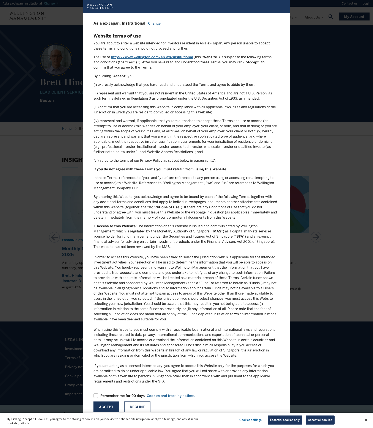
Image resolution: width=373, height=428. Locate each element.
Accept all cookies (320, 420)
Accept (106, 407)
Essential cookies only (285, 420)
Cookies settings (250, 420)
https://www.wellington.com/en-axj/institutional (152, 57)
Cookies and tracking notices (170, 396)
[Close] (366, 420)
